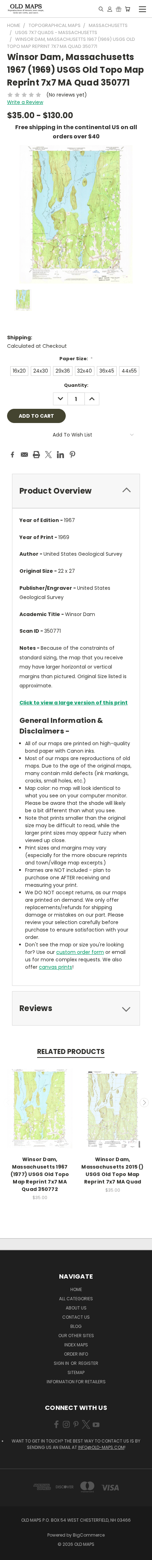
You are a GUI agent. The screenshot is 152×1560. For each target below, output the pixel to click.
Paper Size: (76, 358)
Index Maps (76, 1345)
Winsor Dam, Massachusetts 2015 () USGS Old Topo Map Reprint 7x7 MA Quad (112, 1170)
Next (144, 1102)
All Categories (76, 1299)
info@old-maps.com (101, 1447)
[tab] (76, 491)
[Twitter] (48, 454)
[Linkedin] (60, 454)
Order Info (76, 1354)
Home (76, 1289)
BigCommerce (89, 1535)
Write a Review (25, 102)
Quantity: (76, 385)
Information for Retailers (76, 1382)
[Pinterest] (72, 454)
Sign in (62, 1363)
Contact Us (76, 1317)
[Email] (24, 454)
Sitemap (76, 1372)
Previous (8, 1102)
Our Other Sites (76, 1336)
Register (88, 1363)
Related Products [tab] (71, 1051)
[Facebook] (12, 454)
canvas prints (55, 967)
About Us (76, 1308)
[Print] (36, 454)
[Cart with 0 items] (127, 8)
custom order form (80, 952)
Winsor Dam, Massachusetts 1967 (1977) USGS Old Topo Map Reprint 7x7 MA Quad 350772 (40, 1174)
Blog (76, 1326)
